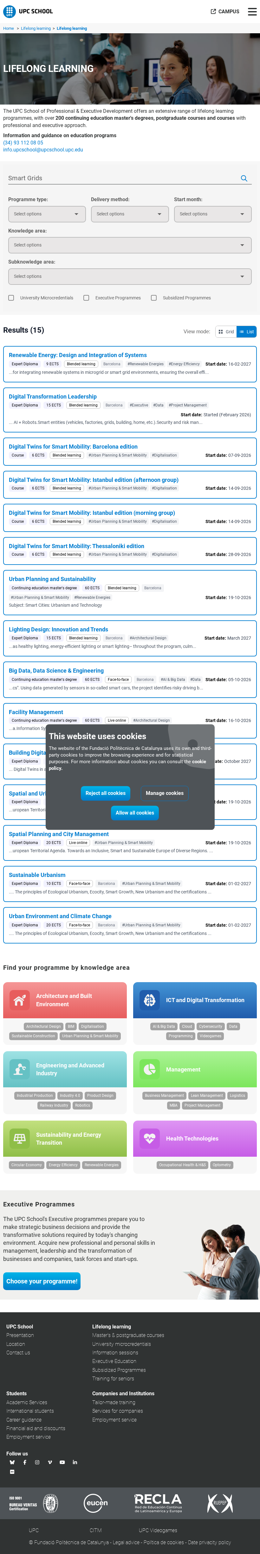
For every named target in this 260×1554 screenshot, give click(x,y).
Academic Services (26, 1402)
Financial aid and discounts (35, 1428)
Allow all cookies (135, 813)
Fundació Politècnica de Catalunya (71, 1542)
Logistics (237, 1095)
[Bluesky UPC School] (12, 1462)
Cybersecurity (210, 1026)
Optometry (222, 1165)
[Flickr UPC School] (12, 1471)
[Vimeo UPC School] (50, 1462)
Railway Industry (54, 1105)
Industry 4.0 (70, 1095)
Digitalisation (92, 1026)
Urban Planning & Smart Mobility (90, 1036)
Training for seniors (113, 1379)
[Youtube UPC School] (62, 1462)
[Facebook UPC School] (25, 1462)
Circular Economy (26, 1165)
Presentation (20, 1335)
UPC (34, 1530)
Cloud (187, 1026)
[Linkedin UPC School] (75, 1462)
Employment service (28, 1437)
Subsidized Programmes (119, 1370)
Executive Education (114, 1361)
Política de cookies (164, 1542)
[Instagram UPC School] (37, 1462)
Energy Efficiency (63, 1165)
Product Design (100, 1095)
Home (8, 28)
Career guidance (24, 1420)
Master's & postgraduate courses (128, 1335)
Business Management (164, 1095)
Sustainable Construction (33, 1036)
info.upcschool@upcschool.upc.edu (43, 150)
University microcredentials (121, 1344)
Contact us (18, 1353)
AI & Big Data (164, 1026)
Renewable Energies (102, 1165)
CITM (96, 1530)
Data (233, 1026)
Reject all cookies (106, 793)
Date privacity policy (209, 1542)
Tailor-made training (113, 1402)
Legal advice (126, 1542)
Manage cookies (165, 793)
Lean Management (207, 1095)
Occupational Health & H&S (182, 1165)
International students (30, 1411)
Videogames (210, 1036)
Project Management (202, 1105)
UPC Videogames (158, 1530)
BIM (71, 1026)
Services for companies (117, 1411)
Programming (181, 1036)
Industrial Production (35, 1095)
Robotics (82, 1105)
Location (15, 1344)
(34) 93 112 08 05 (23, 143)
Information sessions (115, 1353)
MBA (174, 1105)
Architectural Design (43, 1026)
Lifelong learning (36, 28)
